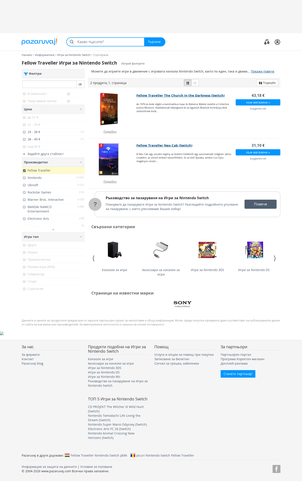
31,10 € (258, 145)
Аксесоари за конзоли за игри (161, 272)
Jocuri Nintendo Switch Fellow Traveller (165, 455)
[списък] (187, 82)
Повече (260, 204)
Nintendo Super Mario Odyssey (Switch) (117, 424)
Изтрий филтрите (133, 63)
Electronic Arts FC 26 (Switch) (109, 429)
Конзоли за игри (114, 270)
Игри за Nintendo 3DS (207, 270)
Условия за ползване (96, 467)
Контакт (28, 359)
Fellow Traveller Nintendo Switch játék (99, 455)
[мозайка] (195, 82)
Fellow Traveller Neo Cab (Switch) (164, 145)
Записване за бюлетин (171, 359)
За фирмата (31, 354)
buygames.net (258, 108)
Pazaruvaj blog (32, 363)
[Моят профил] (277, 42)
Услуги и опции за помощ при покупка (184, 354)
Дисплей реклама (234, 363)
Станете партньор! (238, 374)
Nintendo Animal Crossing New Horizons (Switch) (111, 435)
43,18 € (258, 95)
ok (80, 84)
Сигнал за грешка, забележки (176, 363)
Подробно (110, 131)
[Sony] (182, 304)
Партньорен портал (236, 354)
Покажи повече (262, 71)
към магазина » (258, 102)
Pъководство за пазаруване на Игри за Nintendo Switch (157, 197)
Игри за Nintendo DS (254, 270)
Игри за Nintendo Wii (104, 377)
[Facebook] (276, 468)
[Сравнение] (267, 42)
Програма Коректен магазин (242, 359)
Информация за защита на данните (49, 467)
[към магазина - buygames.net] (112, 109)
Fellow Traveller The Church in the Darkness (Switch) (180, 95)
